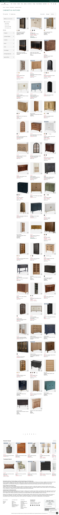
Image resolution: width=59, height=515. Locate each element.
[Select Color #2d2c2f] (46, 72)
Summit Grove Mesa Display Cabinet (22, 258)
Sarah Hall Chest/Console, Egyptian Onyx (22, 278)
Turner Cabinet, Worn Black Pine (22, 53)
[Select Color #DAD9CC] (46, 255)
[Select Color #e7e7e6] (20, 194)
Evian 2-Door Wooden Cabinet (48, 116)
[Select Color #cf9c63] (17, 372)
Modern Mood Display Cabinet (21, 319)
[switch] (10, 14)
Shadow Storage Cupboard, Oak (49, 373)
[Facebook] (37, 505)
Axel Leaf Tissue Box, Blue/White (8, 455)
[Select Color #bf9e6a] (44, 113)
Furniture (14, 3)
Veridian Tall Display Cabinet (21, 375)
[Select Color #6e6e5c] (30, 295)
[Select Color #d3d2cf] (46, 113)
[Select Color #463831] (44, 194)
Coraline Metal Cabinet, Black (48, 94)
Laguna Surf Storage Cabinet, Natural (36, 114)
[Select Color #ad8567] (48, 72)
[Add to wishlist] (27, 28)
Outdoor (18, 3)
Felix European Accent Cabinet (49, 157)
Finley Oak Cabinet (47, 32)
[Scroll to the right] (55, 440)
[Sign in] (53, 3)
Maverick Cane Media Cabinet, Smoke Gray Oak (21, 156)
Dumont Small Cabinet (47, 278)
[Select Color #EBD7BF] (18, 133)
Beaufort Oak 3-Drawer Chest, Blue (49, 337)
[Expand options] (13, 36)
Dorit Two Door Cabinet (47, 197)
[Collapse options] (13, 18)
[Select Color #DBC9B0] (30, 30)
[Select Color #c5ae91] (17, 30)
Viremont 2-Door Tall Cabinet (35, 258)
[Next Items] (36, 434)
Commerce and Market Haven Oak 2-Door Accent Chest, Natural (36, 337)
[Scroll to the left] (53, 440)
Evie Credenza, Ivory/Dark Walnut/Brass (34, 318)
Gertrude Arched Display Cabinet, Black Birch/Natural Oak (35, 156)
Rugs (22, 3)
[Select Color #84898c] (32, 295)
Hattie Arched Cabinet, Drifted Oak (22, 216)
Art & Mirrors (30, 3)
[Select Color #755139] (44, 52)
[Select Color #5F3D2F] (44, 155)
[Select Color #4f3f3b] (18, 30)
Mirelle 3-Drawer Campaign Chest (45, 473)
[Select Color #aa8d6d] (18, 113)
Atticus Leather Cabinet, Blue (21, 393)
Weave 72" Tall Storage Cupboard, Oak (35, 277)
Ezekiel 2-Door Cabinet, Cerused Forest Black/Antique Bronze (49, 177)
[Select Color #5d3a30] (18, 194)
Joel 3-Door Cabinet (47, 237)
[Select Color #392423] (46, 155)
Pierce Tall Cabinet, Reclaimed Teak (36, 393)
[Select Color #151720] (44, 255)
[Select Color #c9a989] (18, 255)
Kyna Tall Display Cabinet (21, 75)
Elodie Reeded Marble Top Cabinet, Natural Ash (35, 75)
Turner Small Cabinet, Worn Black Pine (35, 54)
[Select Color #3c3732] (17, 113)
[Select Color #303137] (17, 133)
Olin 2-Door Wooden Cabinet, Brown (49, 354)
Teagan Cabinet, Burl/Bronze (35, 235)
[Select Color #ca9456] (18, 72)
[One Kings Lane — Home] (4, 4)
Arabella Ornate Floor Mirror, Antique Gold (32, 474)
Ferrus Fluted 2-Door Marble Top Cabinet (22, 116)
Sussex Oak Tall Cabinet (20, 32)
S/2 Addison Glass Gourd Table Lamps (45, 456)
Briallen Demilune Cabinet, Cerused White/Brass (22, 96)
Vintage (34, 3)
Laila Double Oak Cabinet (21, 356)
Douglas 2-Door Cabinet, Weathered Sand (36, 411)
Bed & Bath (45, 3)
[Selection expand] (55, 14)
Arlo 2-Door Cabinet (47, 217)
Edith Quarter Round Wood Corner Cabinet (35, 299)
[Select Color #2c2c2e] (48, 113)
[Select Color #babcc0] (48, 255)
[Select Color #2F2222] (34, 372)
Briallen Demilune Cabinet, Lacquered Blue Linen (34, 96)
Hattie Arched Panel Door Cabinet (49, 75)
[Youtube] (35, 505)
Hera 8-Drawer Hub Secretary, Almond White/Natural (35, 177)
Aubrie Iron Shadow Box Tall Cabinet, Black (50, 317)
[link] (9, 22)
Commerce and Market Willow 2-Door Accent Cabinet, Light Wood (36, 355)
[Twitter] (39, 505)
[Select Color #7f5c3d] (44, 234)
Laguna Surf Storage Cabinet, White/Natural (21, 236)
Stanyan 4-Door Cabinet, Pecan (22, 176)
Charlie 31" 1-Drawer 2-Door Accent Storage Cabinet (49, 137)
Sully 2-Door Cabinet (20, 197)
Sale (48, 3)
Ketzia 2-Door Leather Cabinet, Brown (22, 297)
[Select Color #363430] (44, 276)
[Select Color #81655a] (32, 372)
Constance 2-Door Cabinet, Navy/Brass (34, 216)
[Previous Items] (23, 434)
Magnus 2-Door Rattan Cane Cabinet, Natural (36, 196)
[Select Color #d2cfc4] (17, 72)
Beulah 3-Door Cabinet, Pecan (49, 296)
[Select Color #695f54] (17, 315)
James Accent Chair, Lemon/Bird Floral (21, 474)
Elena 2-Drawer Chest (33, 375)
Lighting (25, 3)
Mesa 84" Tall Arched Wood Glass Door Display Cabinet (22, 137)
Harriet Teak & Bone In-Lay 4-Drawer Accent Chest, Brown (36, 135)
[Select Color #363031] (32, 255)
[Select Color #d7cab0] (44, 72)
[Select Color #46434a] (17, 354)
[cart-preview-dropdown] (55, 3)
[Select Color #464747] (34, 30)
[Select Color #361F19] (30, 372)
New (11, 3)
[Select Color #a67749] (44, 133)
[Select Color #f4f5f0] (48, 133)
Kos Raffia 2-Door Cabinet (34, 33)
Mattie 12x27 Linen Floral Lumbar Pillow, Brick (8, 474)
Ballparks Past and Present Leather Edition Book (21, 456)
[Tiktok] (33, 505)
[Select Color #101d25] (17, 194)
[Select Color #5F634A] (48, 194)
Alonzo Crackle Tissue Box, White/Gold (32, 456)
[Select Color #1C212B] (32, 30)
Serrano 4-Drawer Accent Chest (49, 258)
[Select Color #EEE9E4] (46, 194)
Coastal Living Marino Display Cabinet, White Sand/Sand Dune (22, 338)
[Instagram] (31, 505)
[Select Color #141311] (46, 133)
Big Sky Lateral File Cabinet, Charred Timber (22, 412)
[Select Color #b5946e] (44, 30)
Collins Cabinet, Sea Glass (48, 393)
